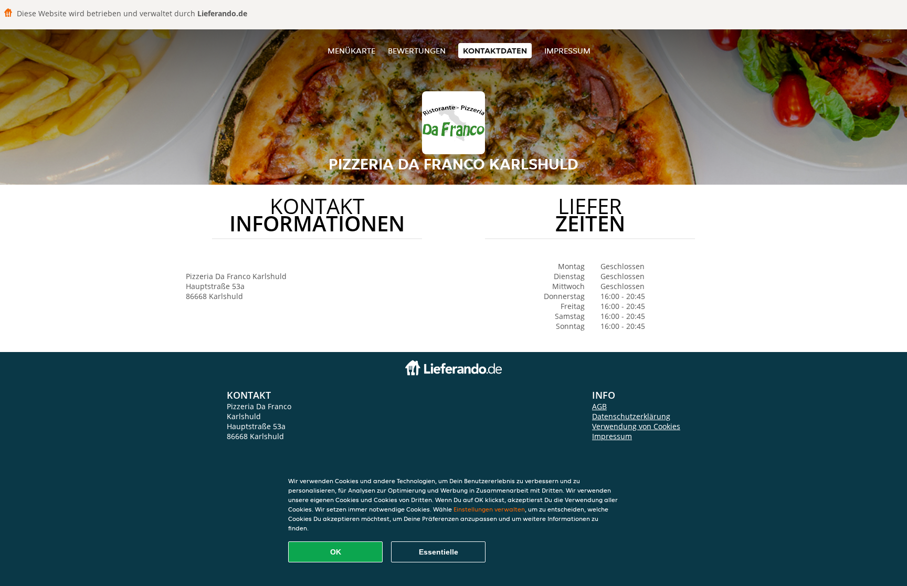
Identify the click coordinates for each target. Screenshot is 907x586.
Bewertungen (417, 50)
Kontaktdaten (495, 50)
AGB (599, 406)
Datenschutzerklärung (631, 416)
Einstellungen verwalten (489, 509)
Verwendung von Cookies (636, 426)
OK (335, 552)
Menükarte (351, 50)
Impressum (567, 50)
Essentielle (438, 552)
